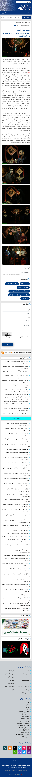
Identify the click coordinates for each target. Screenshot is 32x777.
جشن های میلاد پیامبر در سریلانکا (20, 530)
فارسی (27, 703)
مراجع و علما (25, 674)
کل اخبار (11, 671)
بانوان (12, 680)
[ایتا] (10, 748)
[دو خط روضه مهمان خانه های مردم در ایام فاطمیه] (16, 47)
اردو (28, 709)
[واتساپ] (15, 752)
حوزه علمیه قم (9, 674)
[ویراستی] (24, 752)
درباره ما (11, 690)
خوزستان (17, 22)
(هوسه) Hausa (25, 732)
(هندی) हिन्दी (25, 714)
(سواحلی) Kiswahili (23, 728)
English (27, 705)
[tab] (16, 418)
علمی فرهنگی (25, 680)
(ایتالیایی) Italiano (23, 730)
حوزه (28, 73)
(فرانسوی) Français (23, 712)
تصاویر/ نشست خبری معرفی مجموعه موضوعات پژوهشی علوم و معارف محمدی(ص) (16, 377)
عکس (27, 683)
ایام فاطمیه (25, 298)
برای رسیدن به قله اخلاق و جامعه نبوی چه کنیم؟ (16, 394)
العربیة (27, 707)
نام (29, 310)
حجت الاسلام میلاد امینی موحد (19, 291)
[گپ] (20, 752)
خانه (28, 671)
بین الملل (11, 677)
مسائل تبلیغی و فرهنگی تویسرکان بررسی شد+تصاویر (15, 413)
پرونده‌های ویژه (23, 638)
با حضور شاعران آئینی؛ (23, 30)
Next (4, 650)
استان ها (26, 677)
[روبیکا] (29, 752)
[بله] (5, 748)
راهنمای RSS (25, 693)
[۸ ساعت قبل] (16, 627)
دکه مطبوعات (23, 616)
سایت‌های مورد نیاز (23, 687)
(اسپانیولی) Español (23, 723)
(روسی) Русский (24, 721)
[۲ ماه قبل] (16, 649)
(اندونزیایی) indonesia (22, 735)
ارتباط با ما (26, 690)
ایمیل (28, 317)
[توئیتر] (15, 748)
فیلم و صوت (10, 683)
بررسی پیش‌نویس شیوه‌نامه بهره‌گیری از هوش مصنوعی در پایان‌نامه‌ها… (18, 424)
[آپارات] (24, 748)
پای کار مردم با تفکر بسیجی (23, 595)
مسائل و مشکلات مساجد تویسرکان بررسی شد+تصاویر (15, 555)
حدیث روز (26, 18)
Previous (27, 650)
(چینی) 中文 (25, 737)
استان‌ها (22, 22)
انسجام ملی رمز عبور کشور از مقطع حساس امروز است (15, 536)
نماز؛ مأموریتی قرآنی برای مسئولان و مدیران (17, 449)
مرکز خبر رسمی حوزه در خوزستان (19, 295)
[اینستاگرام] (29, 748)
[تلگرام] (20, 748)
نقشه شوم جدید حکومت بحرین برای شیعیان (17, 533)
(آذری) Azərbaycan (23, 725)
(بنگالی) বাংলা (25, 716)
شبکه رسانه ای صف (12, 284)
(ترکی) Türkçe (25, 719)
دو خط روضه (25, 284)
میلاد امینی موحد (23, 287)
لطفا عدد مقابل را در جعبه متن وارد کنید (17, 337)
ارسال (7, 344)
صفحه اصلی (27, 22)
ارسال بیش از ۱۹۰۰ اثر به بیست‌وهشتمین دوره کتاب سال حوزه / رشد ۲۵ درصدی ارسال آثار (16, 391)
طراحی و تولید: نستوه (14, 774)
